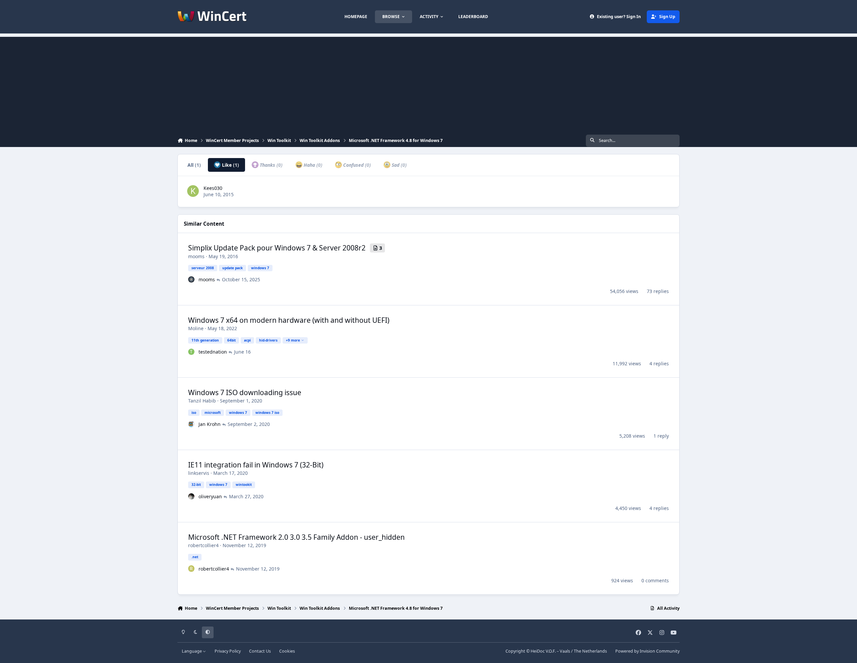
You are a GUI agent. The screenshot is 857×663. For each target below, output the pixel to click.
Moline (196, 328)
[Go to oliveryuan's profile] (191, 496)
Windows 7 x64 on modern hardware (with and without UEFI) (288, 320)
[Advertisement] (428, 84)
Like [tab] (230, 165)
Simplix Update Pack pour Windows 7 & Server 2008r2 (277, 247)
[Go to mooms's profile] (191, 279)
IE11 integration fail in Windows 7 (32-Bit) (255, 464)
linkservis (198, 473)
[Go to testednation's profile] (191, 352)
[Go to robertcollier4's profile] (191, 568)
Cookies (287, 651)
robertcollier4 (203, 545)
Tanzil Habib (202, 400)
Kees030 (213, 188)
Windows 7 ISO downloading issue (244, 392)
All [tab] (194, 165)
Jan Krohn (210, 424)
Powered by (647, 651)
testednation (213, 352)
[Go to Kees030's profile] (193, 191)
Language (192, 651)
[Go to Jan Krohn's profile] (191, 424)
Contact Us (260, 651)
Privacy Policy (228, 651)
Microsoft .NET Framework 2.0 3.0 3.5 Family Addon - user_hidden (296, 537)
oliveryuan (210, 496)
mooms (196, 256)
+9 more (293, 340)
